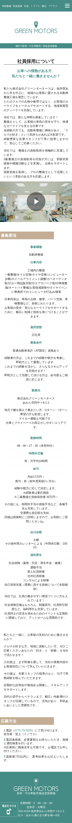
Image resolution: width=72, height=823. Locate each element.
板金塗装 (17, 5)
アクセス (52, 5)
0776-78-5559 (23, 730)
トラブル (35, 5)
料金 (26, 5)
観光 (44, 5)
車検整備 (6, 5)
